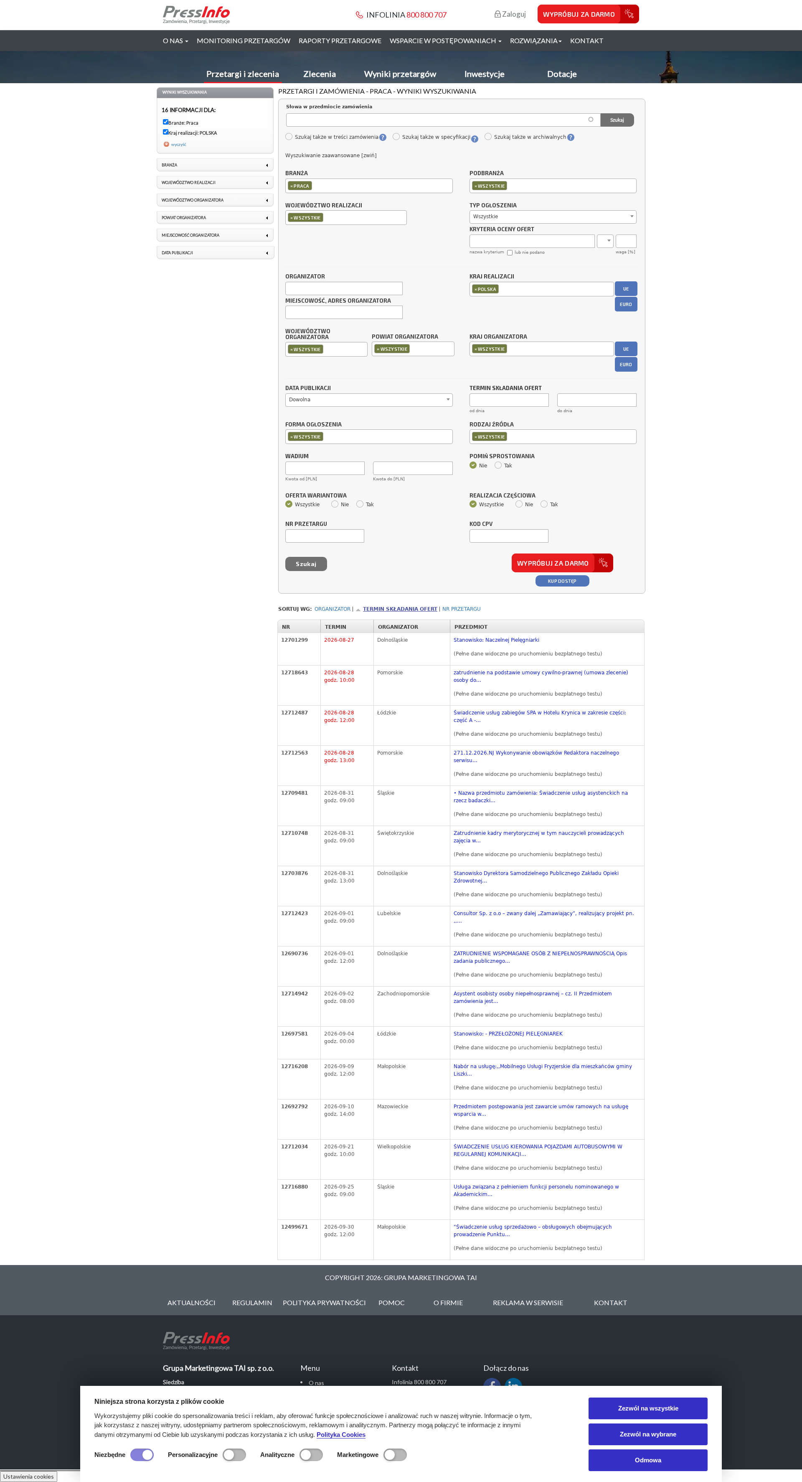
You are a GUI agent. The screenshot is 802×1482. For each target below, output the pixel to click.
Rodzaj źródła (492, 425)
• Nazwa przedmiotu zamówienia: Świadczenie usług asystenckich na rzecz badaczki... (541, 796)
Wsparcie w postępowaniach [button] (443, 40)
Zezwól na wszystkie (648, 1408)
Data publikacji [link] (177, 252)
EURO (626, 304)
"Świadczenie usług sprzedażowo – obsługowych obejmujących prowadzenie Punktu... (533, 1230)
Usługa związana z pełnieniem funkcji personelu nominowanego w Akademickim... (536, 1190)
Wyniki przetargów (400, 74)
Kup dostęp (562, 581)
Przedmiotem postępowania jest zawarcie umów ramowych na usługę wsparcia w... (541, 1110)
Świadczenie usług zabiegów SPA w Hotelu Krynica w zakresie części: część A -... (540, 716)
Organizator (305, 277)
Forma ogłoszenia (313, 425)
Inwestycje (484, 74)
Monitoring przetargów (243, 40)
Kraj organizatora (498, 336)
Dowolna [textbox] (299, 400)
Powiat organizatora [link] (184, 217)
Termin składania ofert (400, 609)
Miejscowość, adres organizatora (338, 301)
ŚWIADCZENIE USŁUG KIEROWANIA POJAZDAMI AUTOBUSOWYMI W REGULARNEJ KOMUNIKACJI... (538, 1150)
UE (626, 288)
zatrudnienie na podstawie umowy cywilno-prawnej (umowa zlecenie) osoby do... (541, 676)
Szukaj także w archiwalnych (530, 137)
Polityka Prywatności (324, 1302)
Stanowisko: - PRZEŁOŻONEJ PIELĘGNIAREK (508, 1034)
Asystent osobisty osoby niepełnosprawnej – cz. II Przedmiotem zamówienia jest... (533, 997)
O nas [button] (173, 40)
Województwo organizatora (307, 334)
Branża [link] (169, 165)
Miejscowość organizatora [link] (190, 235)
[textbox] (316, 185)
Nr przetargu (306, 524)
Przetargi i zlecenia (242, 74)
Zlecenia (319, 74)
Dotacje (562, 74)
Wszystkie (307, 505)
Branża (296, 173)
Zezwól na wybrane (648, 1434)
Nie (483, 466)
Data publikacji (308, 388)
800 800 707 (426, 14)
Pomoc (391, 1302)
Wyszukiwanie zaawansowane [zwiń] (331, 155)
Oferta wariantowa (316, 496)
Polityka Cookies (341, 1434)
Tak (508, 466)
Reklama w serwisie (528, 1302)
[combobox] (369, 186)
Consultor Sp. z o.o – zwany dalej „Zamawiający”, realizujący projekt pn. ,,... (544, 917)
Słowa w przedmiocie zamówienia (329, 107)
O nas (316, 1382)
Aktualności (192, 1302)
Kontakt (587, 40)
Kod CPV (481, 524)
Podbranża (487, 173)
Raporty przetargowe (340, 40)
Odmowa (648, 1460)
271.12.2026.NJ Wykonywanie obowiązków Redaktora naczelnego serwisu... (536, 756)
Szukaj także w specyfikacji (436, 137)
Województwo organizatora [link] (192, 200)
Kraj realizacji (492, 277)
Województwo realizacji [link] (189, 182)
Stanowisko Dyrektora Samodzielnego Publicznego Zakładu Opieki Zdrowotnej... (536, 877)
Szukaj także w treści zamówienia (336, 137)
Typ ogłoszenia (493, 206)
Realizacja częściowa (503, 496)
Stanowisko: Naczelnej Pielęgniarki (496, 640)
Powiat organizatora (405, 336)
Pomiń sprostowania (502, 456)
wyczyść (178, 144)
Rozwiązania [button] (534, 40)
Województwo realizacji (323, 206)
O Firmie (448, 1302)
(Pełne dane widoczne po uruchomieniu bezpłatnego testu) (528, 654)
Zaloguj (513, 14)
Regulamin (252, 1302)
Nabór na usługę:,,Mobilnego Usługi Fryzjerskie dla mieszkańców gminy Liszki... (543, 1070)
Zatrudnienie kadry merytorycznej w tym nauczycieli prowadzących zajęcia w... (539, 837)
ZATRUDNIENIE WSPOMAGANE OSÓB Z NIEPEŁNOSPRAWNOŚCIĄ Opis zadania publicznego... (540, 957)
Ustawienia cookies (28, 1476)
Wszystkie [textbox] (485, 216)
